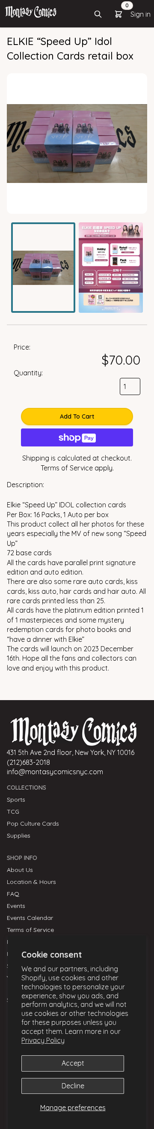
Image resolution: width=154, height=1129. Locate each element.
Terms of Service (67, 468)
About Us (20, 870)
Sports (16, 799)
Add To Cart (77, 416)
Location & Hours (31, 882)
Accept (73, 1063)
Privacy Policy (43, 1040)
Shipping (35, 458)
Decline (73, 1085)
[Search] (98, 14)
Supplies (18, 835)
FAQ (13, 894)
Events (16, 906)
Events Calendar (30, 918)
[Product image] (43, 267)
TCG (13, 811)
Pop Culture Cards (33, 823)
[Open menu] (30, 11)
